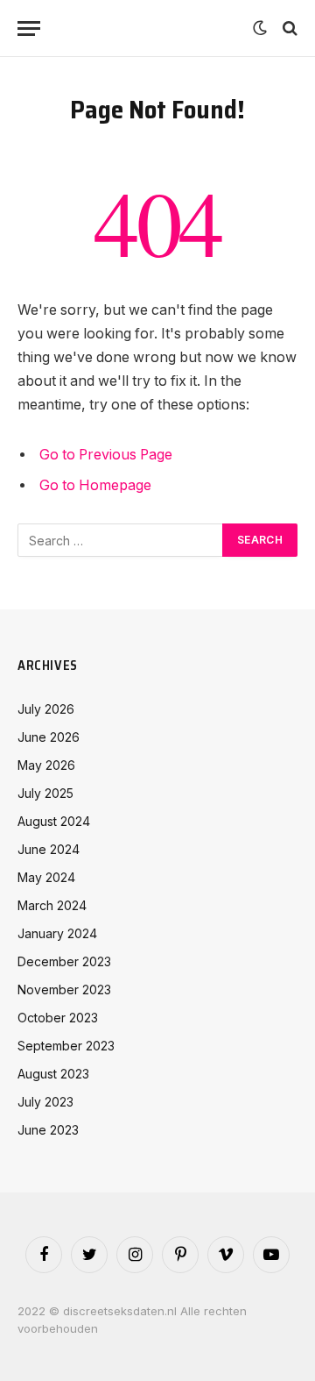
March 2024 (52, 905)
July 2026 (46, 708)
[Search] (288, 28)
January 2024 (57, 933)
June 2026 (49, 737)
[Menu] (29, 28)
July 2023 (46, 1101)
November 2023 (64, 989)
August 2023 (53, 1073)
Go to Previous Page (105, 454)
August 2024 (54, 821)
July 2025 (46, 793)
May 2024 (46, 877)
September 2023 (66, 1045)
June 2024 (49, 849)
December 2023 (64, 961)
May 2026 (46, 765)
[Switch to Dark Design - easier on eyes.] (259, 28)
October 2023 (58, 1017)
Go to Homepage (95, 485)
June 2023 (48, 1129)
